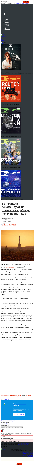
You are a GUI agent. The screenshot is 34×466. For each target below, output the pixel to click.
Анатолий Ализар (7, 218)
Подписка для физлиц (27, 452)
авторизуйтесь (5, 424)
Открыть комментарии (8, 420)
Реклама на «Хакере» (27, 455)
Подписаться (19, 414)
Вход (32, 2)
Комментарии (6, 221)
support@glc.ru (25, 443)
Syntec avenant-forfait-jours (11, 396)
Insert (20, 464)
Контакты (30, 456)
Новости (6, 399)
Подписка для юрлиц (27, 453)
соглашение (9, 267)
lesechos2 (29, 396)
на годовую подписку (22, 3)
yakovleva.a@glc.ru (23, 444)
